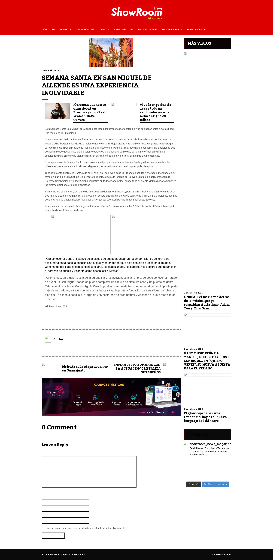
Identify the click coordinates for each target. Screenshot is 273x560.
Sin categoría (50, 321)
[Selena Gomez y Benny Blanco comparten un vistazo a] (213, 473)
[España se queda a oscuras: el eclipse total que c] (226, 465)
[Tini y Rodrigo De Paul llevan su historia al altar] (213, 469)
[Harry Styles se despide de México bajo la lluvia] (189, 473)
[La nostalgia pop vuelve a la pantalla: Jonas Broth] (189, 477)
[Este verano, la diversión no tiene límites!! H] (201, 461)
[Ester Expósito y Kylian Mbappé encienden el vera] (201, 473)
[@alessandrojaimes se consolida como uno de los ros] (226, 461)
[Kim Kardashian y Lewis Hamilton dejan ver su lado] (226, 477)
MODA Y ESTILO (172, 29)
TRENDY (104, 29)
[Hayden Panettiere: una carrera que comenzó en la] (213, 465)
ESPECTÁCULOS (123, 29)
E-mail (45, 503)
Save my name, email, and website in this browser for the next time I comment (85, 528)
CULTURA (49, 29)
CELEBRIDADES (85, 29)
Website (46, 514)
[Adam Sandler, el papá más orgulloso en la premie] (201, 477)
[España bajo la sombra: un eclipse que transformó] (189, 469)
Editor (59, 339)
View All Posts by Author (55, 348)
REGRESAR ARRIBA (221, 554)
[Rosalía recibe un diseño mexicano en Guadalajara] (189, 465)
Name (45, 491)
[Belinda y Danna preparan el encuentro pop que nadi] (226, 473)
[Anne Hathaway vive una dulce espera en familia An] (226, 469)
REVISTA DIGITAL (196, 29)
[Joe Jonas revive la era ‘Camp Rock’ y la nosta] (201, 469)
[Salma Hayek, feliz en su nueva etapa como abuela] (201, 465)
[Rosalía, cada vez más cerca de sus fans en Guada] (189, 461)
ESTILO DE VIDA (148, 29)
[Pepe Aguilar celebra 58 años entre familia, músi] (213, 477)
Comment (47, 453)
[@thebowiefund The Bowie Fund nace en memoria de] (213, 461)
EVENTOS (65, 29)
